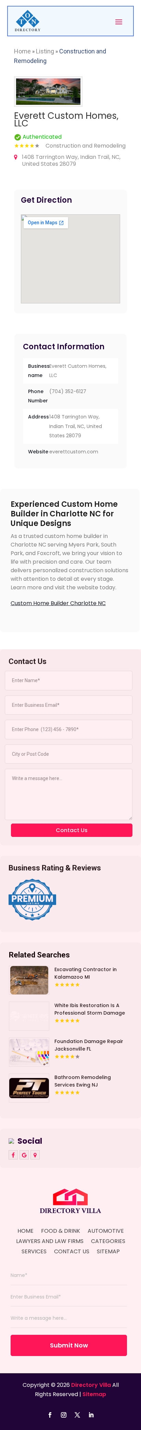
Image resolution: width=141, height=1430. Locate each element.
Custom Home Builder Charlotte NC (58, 603)
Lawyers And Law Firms (50, 1242)
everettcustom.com (73, 451)
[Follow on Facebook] (49, 1414)
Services (34, 1252)
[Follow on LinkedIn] (91, 1414)
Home (22, 51)
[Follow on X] (77, 1414)
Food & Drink (60, 1232)
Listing (45, 51)
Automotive (106, 1232)
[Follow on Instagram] (63, 1414)
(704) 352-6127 (67, 391)
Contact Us (71, 1252)
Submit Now (69, 1345)
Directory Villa (91, 1385)
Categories (108, 1242)
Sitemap (108, 1252)
